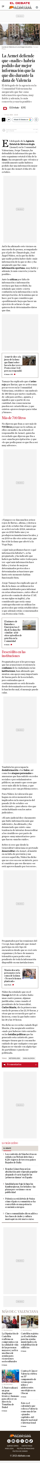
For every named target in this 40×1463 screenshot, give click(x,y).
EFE (23, 107)
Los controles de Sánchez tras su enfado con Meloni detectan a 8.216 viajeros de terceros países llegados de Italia (21, 1158)
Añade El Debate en (21, 120)
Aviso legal (9, 1449)
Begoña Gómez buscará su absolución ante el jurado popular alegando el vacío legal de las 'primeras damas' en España (21, 1173)
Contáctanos (27, 1446)
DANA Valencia (29, 1058)
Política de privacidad (25, 1449)
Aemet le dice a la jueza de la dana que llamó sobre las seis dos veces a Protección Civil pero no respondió (13, 364)
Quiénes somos (12, 1446)
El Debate (14, 107)
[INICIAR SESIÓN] (37, 7)
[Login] (37, 7)
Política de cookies (20, 1451)
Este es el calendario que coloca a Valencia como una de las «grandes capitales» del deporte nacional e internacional (29, 1413)
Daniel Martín (7, 985)
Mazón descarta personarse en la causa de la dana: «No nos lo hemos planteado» (12, 976)
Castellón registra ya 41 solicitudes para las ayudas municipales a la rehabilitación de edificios (29, 1340)
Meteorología (14, 1058)
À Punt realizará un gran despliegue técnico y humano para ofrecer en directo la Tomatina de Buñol (10, 1398)
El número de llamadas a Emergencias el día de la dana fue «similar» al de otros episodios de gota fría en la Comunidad (13, 631)
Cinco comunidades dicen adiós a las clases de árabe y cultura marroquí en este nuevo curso (21, 1216)
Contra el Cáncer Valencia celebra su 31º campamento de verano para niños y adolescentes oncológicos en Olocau (29, 1382)
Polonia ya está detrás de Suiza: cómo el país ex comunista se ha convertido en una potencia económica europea (20, 1203)
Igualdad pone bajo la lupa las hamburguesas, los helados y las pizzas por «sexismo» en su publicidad (20, 1188)
